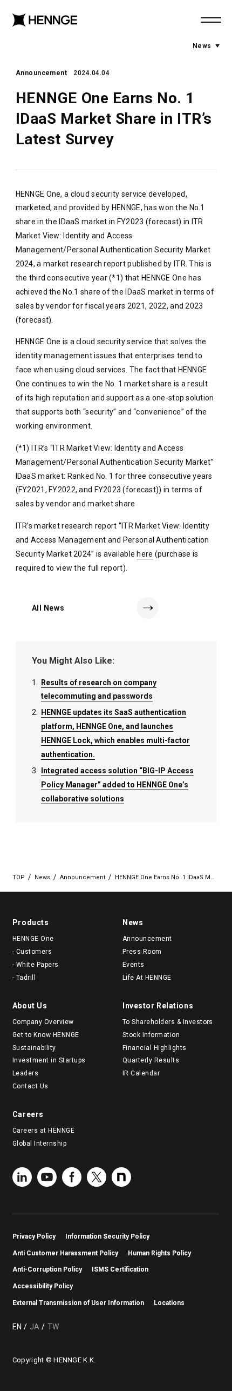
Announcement (41, 73)
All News (48, 608)
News (206, 46)
